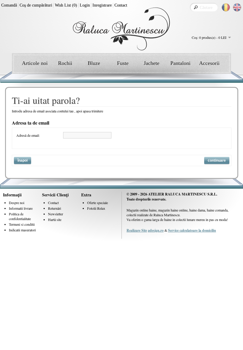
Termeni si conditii (22, 224)
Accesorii (209, 63)
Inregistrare (102, 5)
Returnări (54, 208)
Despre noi (16, 202)
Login (85, 5)
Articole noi (35, 63)
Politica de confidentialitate (20, 216)
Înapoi (22, 160)
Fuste (123, 63)
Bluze (94, 63)
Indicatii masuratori (22, 230)
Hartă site (54, 219)
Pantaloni (180, 63)
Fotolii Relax (96, 208)
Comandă (9, 5)
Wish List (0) (66, 5)
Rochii (65, 63)
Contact (120, 5)
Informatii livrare (21, 208)
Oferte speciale (97, 202)
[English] (237, 7)
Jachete (151, 63)
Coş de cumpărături (36, 5)
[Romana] (225, 7)
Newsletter (55, 213)
